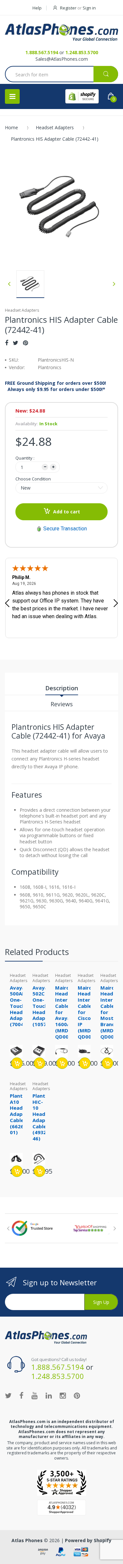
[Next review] (116, 604)
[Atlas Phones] (61, 32)
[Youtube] (34, 1395)
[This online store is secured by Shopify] (82, 96)
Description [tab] (61, 688)
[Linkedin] (49, 1395)
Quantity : (24, 458)
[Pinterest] (25, 342)
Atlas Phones (27, 1540)
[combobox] (61, 75)
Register (68, 8)
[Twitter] (15, 342)
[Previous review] (7, 604)
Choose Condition (33, 479)
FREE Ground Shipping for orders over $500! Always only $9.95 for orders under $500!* (55, 386)
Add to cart (66, 511)
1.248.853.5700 (81, 52)
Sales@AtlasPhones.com (61, 59)
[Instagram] (63, 1395)
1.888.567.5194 (41, 52)
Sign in (89, 8)
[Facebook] (6, 342)
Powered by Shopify (88, 1540)
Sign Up (101, 1302)
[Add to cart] (17, 1063)
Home (11, 127)
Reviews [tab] (62, 704)
